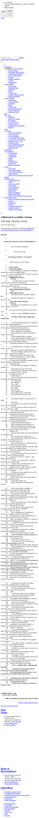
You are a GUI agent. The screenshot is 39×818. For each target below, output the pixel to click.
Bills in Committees (14, 165)
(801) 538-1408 (16, 721)
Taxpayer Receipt (13, 187)
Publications (12, 203)
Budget (7, 177)
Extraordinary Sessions (15, 109)
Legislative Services (10, 797)
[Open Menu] (1, 61)
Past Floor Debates (14, 96)
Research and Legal (10, 197)
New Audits (12, 168)
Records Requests (10, 803)
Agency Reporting (13, 208)
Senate (7, 98)
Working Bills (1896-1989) (16, 126)
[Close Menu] (5, 65)
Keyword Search (13, 122)
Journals (10, 81)
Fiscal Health (12, 185)
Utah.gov (7, 815)
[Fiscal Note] (19, 230)
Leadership (11, 89)
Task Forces (12, 163)
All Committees (9, 151)
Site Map (7, 810)
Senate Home (12, 100)
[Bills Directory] (28, 230)
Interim (10, 158)
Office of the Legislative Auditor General (20, 175)
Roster (10, 91)
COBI (10, 182)
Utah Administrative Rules (16, 144)
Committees (8, 150)
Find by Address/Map (14, 75)
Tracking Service (13, 124)
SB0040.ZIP (30, 228)
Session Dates (12, 82)
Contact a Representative (12, 784)
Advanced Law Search (15, 146)
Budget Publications (14, 194)
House (6, 84)
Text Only (24, 221)
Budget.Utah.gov (10, 179)
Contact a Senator (10, 725)
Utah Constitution (13, 136)
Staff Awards (8, 798)
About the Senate (13, 102)
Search (4, 11)
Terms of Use (9, 812)
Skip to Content (9, 7)
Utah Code (8, 131)
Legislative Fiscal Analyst (12, 793)
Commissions (12, 155)
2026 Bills (11, 117)
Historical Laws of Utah (15, 141)
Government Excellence (15, 172)
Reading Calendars (14, 79)
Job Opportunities (10, 809)
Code (6, 129)
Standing (11, 160)
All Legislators (9, 68)
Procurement (8, 805)
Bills (6, 114)
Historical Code (13, 148)
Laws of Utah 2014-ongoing (16, 139)
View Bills (8, 115)
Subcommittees (12, 162)
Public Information (10, 800)
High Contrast (16, 221)
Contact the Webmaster (11, 807)
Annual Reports (13, 173)
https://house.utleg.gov (11, 782)
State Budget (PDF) (14, 180)
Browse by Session (14, 119)
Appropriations (12, 153)
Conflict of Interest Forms (16, 95)
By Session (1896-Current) (16, 72)
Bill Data (11, 127)
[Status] (3, 230)
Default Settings (6, 221)
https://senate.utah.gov (11, 723)
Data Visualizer (13, 189)
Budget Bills (12, 191)
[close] (1, 213)
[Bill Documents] (10, 230)
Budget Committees (14, 192)
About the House (13, 88)
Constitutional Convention (16, 138)
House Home (12, 86)
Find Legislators (13, 70)
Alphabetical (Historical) (15, 74)
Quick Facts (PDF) (14, 184)
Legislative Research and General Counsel (17, 795)
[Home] (19, 60)
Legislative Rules (13, 143)
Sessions (10, 77)
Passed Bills (12, 120)
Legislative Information (15, 206)
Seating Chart (12, 93)
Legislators (8, 67)
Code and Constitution (15, 132)
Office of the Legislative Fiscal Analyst (20, 196)
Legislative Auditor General (13, 792)
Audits (7, 167)
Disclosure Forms (13, 112)
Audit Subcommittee (14, 170)
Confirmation (12, 156)
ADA (6, 814)
